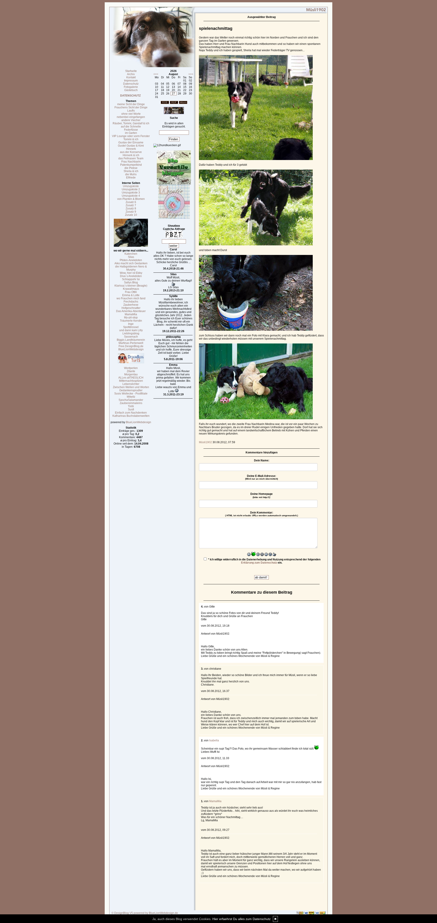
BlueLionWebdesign (131, 349)
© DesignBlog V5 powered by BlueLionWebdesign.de (145, 913)
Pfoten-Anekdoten (131, 260)
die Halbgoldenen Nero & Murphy (131, 268)
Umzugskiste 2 (131, 189)
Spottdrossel (131, 327)
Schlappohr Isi (131, 279)
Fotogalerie (131, 87)
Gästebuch (131, 90)
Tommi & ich (130, 139)
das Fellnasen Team (130, 158)
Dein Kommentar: (261, 514)
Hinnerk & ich (131, 155)
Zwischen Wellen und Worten (131, 387)
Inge (131, 323)
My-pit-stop (131, 317)
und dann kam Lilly (131, 330)
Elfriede (131, 177)
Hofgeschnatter (131, 308)
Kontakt (131, 77)
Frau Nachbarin (131, 161)
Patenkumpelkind (131, 164)
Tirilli (131, 406)
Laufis (131, 110)
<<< (155, 74)
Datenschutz (131, 83)
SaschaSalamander (131, 400)
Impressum (131, 80)
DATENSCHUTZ (130, 95)
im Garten (131, 133)
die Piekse (130, 168)
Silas (131, 257)
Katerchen (130, 253)
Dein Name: (261, 460)
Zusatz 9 (131, 211)
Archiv (131, 74)
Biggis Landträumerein (131, 339)
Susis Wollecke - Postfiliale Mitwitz (130, 395)
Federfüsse (131, 129)
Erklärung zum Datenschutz (259, 562)
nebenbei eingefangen (131, 117)
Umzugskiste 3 (131, 192)
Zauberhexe (130, 304)
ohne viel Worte (131, 113)
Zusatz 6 (131, 202)
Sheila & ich (131, 171)
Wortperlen (131, 368)
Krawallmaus (131, 288)
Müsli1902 (205, 442)
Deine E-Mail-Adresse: (261, 477)
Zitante (131, 371)
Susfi (131, 409)
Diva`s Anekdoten (131, 276)
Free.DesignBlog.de (131, 346)
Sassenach (131, 336)
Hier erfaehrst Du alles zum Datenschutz (241, 919)
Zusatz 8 (131, 208)
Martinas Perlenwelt (131, 343)
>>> (190, 74)
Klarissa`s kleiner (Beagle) (130, 285)
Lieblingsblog (130, 333)
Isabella (214, 740)
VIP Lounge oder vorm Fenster (131, 136)
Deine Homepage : (261, 495)
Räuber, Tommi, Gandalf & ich (131, 123)
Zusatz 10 (131, 214)
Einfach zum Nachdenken (131, 412)
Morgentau (131, 374)
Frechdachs (131, 301)
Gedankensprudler (130, 390)
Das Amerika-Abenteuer (131, 311)
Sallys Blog (131, 282)
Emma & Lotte (131, 295)
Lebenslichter (130, 384)
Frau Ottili (131, 292)
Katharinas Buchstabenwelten (131, 415)
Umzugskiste (131, 186)
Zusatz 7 (131, 205)
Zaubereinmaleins (131, 403)
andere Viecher (130, 120)
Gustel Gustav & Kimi (131, 145)
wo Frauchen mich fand (131, 298)
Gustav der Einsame (130, 142)
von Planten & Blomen (131, 199)
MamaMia (131, 314)
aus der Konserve (131, 152)
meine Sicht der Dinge (131, 104)
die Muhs (131, 174)
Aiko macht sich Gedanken (130, 263)
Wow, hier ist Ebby (131, 273)
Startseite (131, 71)
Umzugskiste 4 (131, 195)
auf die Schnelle (131, 126)
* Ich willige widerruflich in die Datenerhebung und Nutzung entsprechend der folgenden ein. (263, 561)
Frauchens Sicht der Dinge (130, 107)
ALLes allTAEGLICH (130, 377)
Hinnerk (131, 148)
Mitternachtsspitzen (131, 380)
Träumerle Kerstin (131, 320)
